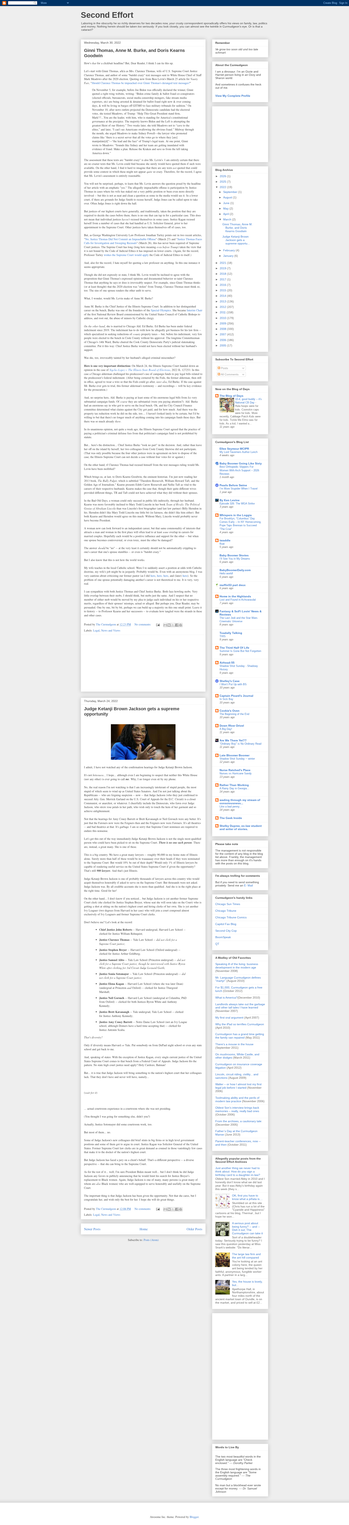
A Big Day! (226, 728)
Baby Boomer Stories (234, 555)
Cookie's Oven (230, 710)
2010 (223, 318)
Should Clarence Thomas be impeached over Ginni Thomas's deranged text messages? (141, 83)
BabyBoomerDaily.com (235, 570)
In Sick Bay (226, 699)
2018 (223, 273)
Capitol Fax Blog (225, 924)
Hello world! (226, 573)
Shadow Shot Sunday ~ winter (237, 758)
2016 (223, 284)
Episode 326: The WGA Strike (237, 503)
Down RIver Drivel (232, 725)
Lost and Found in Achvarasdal (238, 599)
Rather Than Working (234, 785)
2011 (223, 312)
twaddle (225, 540)
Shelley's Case (230, 681)
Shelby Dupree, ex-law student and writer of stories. (241, 827)
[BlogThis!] (169, 625)
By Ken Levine (230, 500)
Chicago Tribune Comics (231, 917)
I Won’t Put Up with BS (233, 684)
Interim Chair (194, 310)
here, (160, 576)
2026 (223, 176)
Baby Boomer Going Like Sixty (241, 463)
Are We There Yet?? (233, 740)
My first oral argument (229, 1017)
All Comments (229, 374)
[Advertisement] (143, 663)
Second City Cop (226, 930)
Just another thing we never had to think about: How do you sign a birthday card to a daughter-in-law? (237, 1171)
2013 (223, 301)
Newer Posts (92, 1229)
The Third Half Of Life (234, 647)
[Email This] (165, 625)
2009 (223, 323)
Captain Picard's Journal (236, 695)
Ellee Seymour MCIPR (234, 448)
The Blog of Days (231, 395)
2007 (223, 334)
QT (217, 943)
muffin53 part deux (233, 585)
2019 (223, 268)
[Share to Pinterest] (181, 625)
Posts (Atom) (151, 1240)
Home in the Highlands (235, 596)
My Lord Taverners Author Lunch (239, 452)
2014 (223, 295)
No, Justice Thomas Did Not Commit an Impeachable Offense (120, 239)
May (226, 208)
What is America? (226, 997)
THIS (223, 636)
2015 (223, 290)
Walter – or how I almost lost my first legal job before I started (238, 1086)
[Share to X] (173, 625)
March (227, 219)
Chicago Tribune (225, 910)
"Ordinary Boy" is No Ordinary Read (240, 743)
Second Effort (107, 15)
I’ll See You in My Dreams (235, 558)
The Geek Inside (231, 818)
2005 (223, 345)
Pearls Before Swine (233, 485)
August (228, 197)
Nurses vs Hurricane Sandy (236, 773)
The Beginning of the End (234, 714)
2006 (223, 340)
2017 (223, 279)
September (230, 192)
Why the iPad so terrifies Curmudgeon (239, 1024)
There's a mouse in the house (234, 1044)
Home (144, 1229)
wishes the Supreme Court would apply (126, 255)
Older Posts (194, 1229)
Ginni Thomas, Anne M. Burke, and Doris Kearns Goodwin (237, 228)
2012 (223, 306)
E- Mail (248, 885)
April (226, 214)
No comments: (143, 624)
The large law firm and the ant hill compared (246, 1255)
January (228, 255)
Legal (96, 630)
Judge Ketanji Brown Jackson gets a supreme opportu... (236, 240)
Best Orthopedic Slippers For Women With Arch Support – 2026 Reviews (239, 470)
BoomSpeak (223, 937)
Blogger (194, 1517)
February (229, 250)
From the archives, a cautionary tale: (238, 1121)
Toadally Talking (231, 633)
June (226, 203)
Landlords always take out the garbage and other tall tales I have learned (240, 1006)
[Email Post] (158, 624)
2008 (223, 328)
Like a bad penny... (231, 806)
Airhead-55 (227, 662)
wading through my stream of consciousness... (240, 801)
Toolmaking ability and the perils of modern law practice (237, 1099)
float (222, 543)
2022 (223, 187)
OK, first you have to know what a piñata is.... (247, 1197)
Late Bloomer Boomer (234, 755)
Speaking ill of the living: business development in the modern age (236, 965)
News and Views (110, 630)
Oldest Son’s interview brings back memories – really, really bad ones (237, 1109)
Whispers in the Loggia (236, 515)
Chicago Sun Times (227, 904)
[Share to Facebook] (177, 625)
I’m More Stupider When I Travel (239, 488)
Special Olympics (161, 310)
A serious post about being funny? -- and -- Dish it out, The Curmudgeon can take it (247, 1228)
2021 (223, 262)
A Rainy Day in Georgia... (234, 788)
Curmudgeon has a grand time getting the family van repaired (239, 1035)
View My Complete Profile (232, 95)
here (152, 576)
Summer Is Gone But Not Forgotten (240, 651)
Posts (224, 368)
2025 (223, 181)
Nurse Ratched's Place (235, 770)
